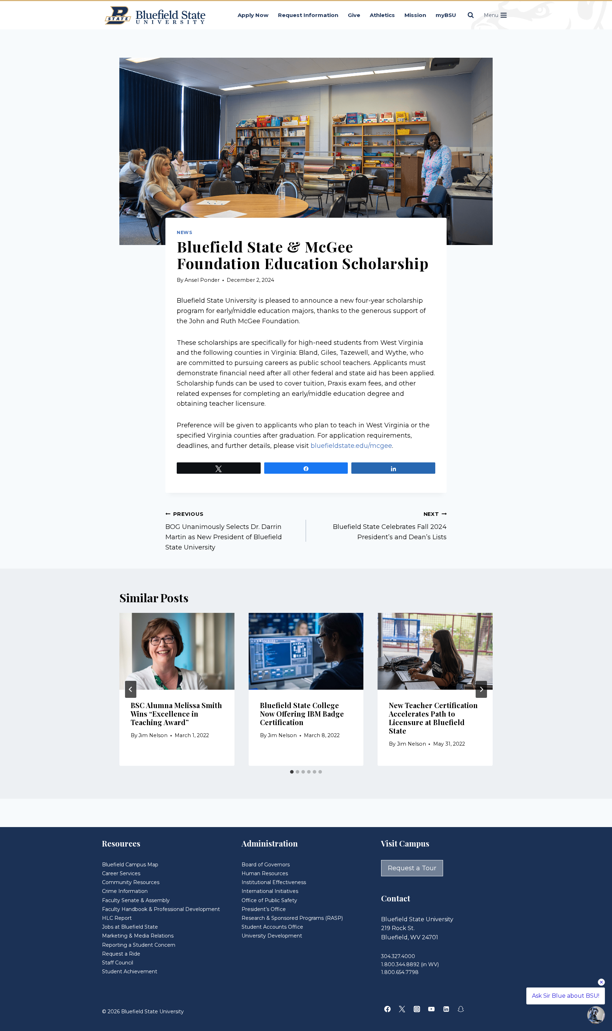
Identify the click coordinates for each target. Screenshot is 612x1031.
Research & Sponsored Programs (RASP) (292, 918)
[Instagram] (416, 1009)
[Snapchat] (460, 1009)
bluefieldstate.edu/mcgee (351, 446)
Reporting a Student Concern (138, 945)
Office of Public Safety (269, 900)
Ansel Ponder (202, 280)
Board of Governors (266, 864)
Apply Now (253, 15)
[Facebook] (387, 1009)
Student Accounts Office (272, 927)
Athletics (382, 15)
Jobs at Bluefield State (130, 927)
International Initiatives (270, 891)
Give (354, 15)
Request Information (308, 15)
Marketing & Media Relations (138, 936)
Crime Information (125, 891)
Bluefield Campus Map (130, 864)
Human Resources (265, 873)
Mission (415, 15)
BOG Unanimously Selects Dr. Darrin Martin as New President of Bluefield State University (223, 531)
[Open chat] (596, 1015)
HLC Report (117, 918)
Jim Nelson (153, 735)
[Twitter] (402, 1009)
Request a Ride (121, 954)
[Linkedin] (446, 1009)
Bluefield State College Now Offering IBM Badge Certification (302, 713)
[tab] (292, 772)
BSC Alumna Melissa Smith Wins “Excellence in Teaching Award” (176, 713)
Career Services (121, 873)
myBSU (446, 15)
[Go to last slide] (130, 689)
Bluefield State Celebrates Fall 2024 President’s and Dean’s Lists (390, 526)
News (185, 232)
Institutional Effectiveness (274, 882)
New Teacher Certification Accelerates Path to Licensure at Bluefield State (433, 717)
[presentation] (176, 651)
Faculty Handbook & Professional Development (161, 909)
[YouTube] (431, 1009)
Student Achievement (129, 971)
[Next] (481, 689)
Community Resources (130, 882)
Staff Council (117, 962)
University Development (272, 936)
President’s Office (264, 909)
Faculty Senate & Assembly (136, 900)
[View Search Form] (470, 15)
